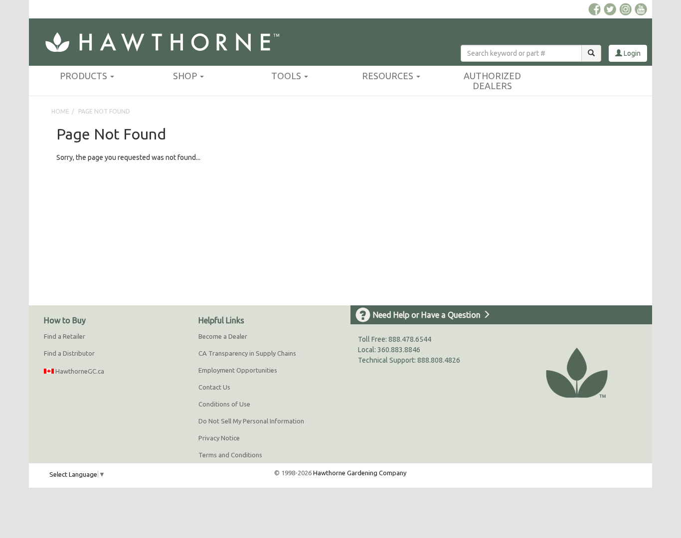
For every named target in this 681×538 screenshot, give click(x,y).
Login (631, 53)
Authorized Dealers (492, 81)
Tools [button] (287, 76)
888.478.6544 (409, 339)
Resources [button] (388, 76)
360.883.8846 (398, 350)
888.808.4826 (438, 360)
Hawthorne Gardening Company (359, 472)
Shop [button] (186, 76)
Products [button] (84, 76)
